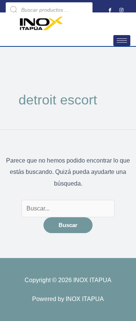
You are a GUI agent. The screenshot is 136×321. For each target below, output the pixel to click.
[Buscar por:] (68, 208)
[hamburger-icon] (121, 40)
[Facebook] (110, 9)
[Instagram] (121, 9)
